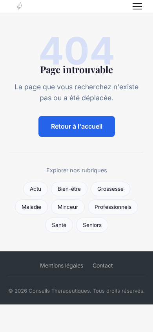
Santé (59, 225)
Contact (103, 265)
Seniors (92, 225)
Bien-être (69, 189)
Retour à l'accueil (76, 126)
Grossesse (110, 189)
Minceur (68, 207)
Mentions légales (61, 265)
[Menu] (137, 6)
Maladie (31, 207)
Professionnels (113, 207)
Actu (35, 189)
